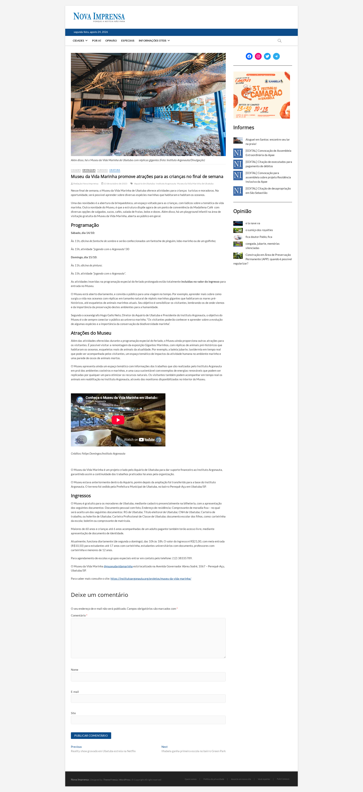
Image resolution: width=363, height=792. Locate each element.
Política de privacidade (213, 779)
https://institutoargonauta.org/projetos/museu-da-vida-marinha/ (151, 578)
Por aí (96, 40)
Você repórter (264, 779)
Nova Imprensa (80, 779)
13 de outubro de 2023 (115, 183)
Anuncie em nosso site (241, 779)
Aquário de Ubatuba (144, 183)
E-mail (75, 691)
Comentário (79, 615)
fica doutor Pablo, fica (259, 236)
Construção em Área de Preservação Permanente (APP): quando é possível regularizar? (262, 259)
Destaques (89, 170)
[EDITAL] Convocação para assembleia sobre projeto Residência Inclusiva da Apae (268, 177)
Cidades (78, 40)
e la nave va (253, 223)
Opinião (111, 40)
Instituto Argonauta (166, 183)
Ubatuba (114, 170)
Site (73, 713)
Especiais (127, 40)
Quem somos (191, 779)
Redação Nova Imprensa (85, 183)
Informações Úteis (152, 40)
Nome (74, 669)
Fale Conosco (283, 779)
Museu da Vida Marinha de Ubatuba (195, 183)
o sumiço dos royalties (259, 230)
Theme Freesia (110, 779)
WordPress (124, 779)
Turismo (102, 170)
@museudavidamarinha (118, 566)
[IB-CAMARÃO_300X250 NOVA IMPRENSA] (261, 73)
